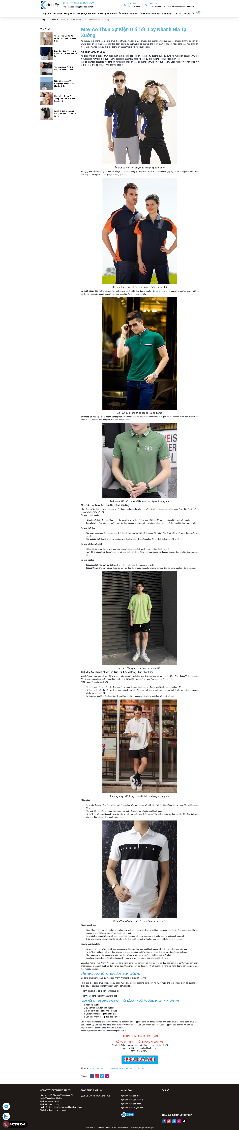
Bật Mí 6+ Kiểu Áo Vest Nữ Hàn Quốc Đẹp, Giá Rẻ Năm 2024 (65, 113)
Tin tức (177, 13)
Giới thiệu (57, 13)
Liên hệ (186, 13)
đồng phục (146, 539)
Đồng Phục (69, 13)
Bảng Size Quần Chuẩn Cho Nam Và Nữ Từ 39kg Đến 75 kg (65, 53)
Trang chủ (45, 13)
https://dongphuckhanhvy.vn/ (143, 1048)
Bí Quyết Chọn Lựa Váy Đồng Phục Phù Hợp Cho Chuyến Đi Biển (64, 83)
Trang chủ (44, 19)
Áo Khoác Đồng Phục (150, 13)
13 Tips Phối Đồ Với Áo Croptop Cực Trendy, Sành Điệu (65, 38)
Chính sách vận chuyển (133, 1099)
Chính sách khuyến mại (133, 1107)
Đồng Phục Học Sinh (86, 13)
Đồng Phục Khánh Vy (178, 676)
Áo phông (167, 13)
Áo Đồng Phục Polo (107, 13)
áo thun (104, 1068)
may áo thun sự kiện (119, 1068)
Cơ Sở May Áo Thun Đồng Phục (96, 1095)
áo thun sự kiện (137, 1068)
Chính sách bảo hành (132, 1103)
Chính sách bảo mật (131, 1095)
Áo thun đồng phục (128, 13)
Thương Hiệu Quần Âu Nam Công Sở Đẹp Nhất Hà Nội (65, 68)
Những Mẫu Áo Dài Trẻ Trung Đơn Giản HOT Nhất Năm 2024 (65, 98)
